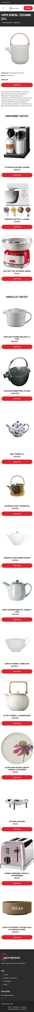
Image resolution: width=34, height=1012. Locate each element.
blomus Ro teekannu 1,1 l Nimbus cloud (17, 664)
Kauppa (28, 8)
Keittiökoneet (7, 22)
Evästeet (23, 1007)
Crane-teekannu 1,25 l (17, 454)
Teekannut (16, 22)
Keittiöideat (7, 981)
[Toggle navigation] (3, 7)
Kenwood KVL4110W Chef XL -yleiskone (17, 219)
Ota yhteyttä (16, 1007)
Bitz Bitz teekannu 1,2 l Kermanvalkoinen (17, 715)
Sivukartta (23, 1009)
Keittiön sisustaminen (10, 978)
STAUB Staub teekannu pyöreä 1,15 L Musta (17, 391)
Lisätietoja (17, 85)
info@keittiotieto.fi (6, 2)
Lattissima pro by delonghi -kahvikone (17, 167)
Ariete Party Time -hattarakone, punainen (17, 271)
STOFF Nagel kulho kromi (17, 821)
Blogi (5, 984)
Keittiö (6, 975)
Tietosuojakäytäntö (13, 1009)
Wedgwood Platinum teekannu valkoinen (17, 558)
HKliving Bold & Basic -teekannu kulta (17, 506)
